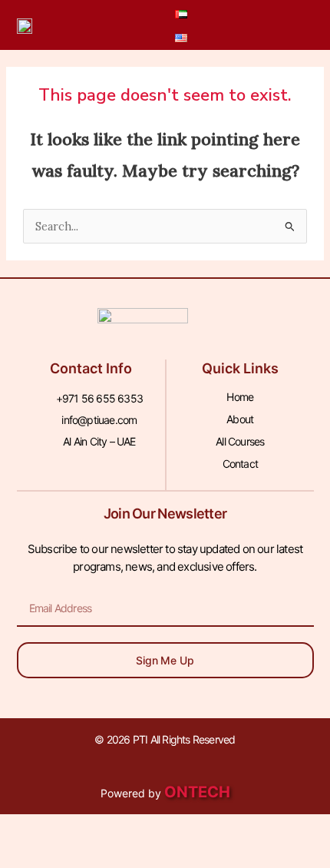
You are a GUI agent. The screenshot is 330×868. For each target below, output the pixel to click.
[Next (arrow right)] (95, 856)
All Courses (240, 441)
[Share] (159, 829)
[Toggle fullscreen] (95, 829)
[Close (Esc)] (224, 829)
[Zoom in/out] (30, 829)
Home (239, 396)
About (239, 419)
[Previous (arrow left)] (30, 856)
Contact (240, 463)
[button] (252, 25)
